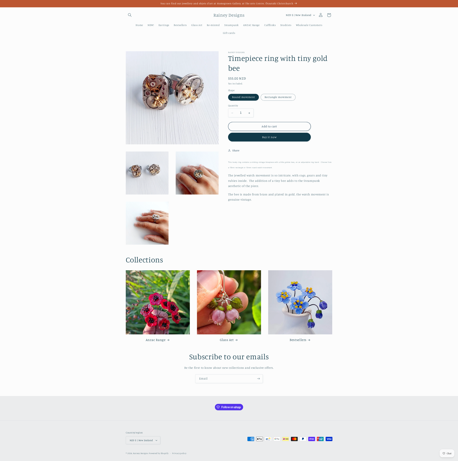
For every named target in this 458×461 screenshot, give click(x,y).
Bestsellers (298, 340)
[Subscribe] (258, 378)
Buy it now (269, 137)
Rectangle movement (278, 97)
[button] (130, 15)
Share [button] (236, 150)
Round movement (243, 97)
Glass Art (227, 340)
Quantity (233, 105)
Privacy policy (179, 453)
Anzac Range (156, 340)
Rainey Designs (140, 453)
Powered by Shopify (158, 453)
